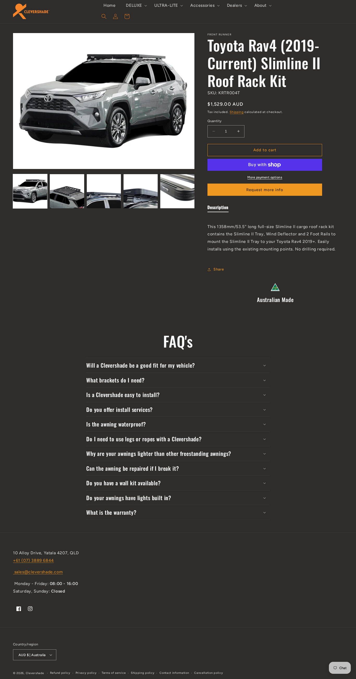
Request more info (264, 189)
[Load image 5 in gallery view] (177, 191)
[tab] (217, 208)
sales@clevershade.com (38, 571)
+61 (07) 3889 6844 (33, 560)
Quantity (214, 121)
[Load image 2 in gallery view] (67, 191)
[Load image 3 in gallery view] (104, 191)
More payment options (264, 177)
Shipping (237, 112)
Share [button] (218, 269)
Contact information (174, 673)
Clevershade (35, 673)
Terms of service (114, 673)
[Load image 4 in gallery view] (141, 191)
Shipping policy (143, 673)
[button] (135, 5)
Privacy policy (86, 673)
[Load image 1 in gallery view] (30, 191)
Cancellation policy (208, 673)
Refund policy (60, 673)
